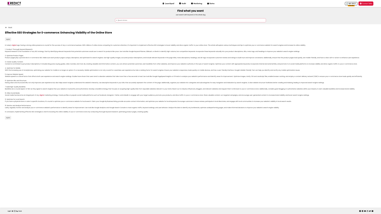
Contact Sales (367, 3)
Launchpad (169, 3)
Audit (184, 3)
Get (352, 4)
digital (14, 45)
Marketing (197, 3)
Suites (212, 3)
